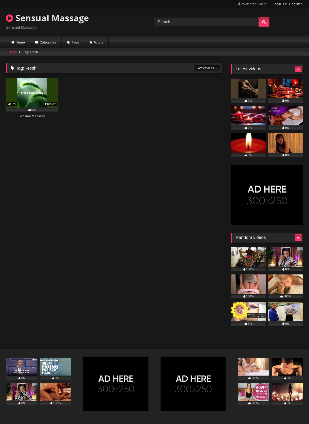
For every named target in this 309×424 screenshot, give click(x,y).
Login (277, 4)
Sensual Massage (51, 18)
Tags (75, 42)
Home (20, 42)
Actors (98, 42)
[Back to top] (294, 409)
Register (295, 4)
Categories (48, 42)
